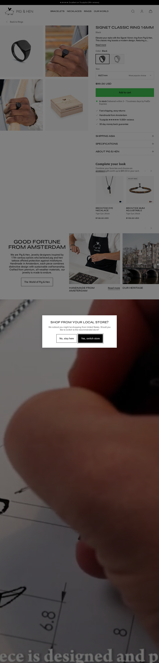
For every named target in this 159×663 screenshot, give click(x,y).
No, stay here (66, 338)
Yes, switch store (90, 338)
